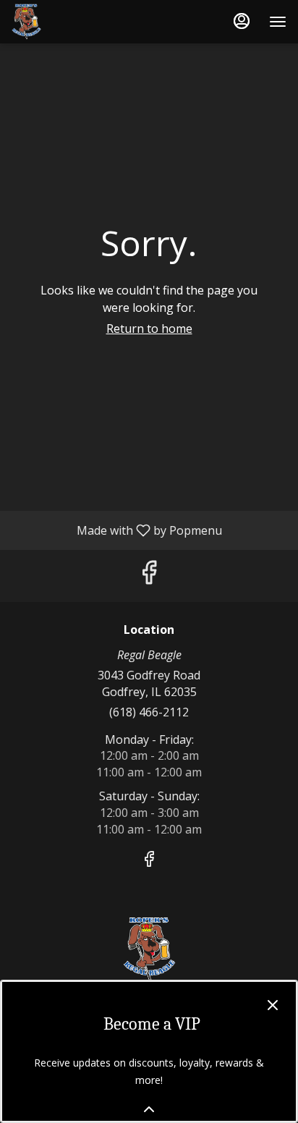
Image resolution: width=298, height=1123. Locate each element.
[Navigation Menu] (278, 21)
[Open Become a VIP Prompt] (149, 1109)
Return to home (149, 328)
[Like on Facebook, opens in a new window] (149, 575)
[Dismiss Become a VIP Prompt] (272, 1005)
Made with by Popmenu (116, 529)
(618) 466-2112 (149, 712)
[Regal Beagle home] (77, 22)
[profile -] (241, 21)
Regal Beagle (149, 949)
